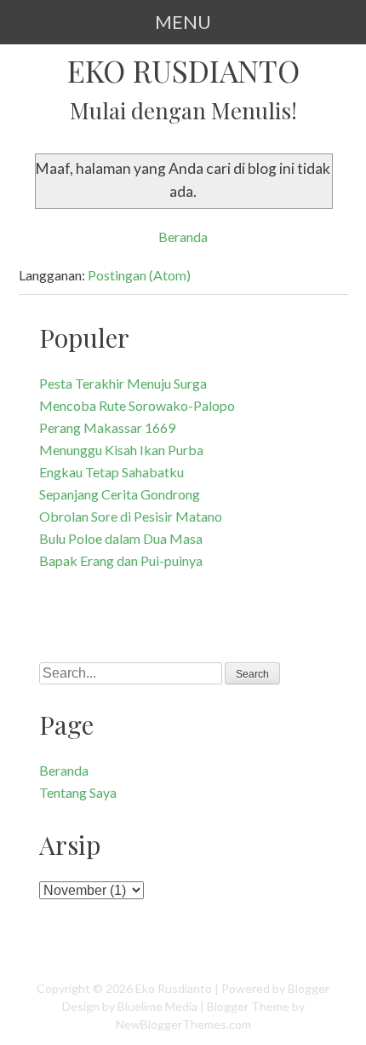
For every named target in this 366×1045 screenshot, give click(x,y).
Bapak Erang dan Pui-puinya (121, 560)
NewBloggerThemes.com (183, 1024)
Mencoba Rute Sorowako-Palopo (137, 405)
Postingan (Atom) (139, 275)
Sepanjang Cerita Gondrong (119, 494)
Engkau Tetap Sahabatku (111, 472)
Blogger (308, 988)
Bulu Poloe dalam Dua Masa (121, 538)
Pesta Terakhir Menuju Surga (123, 383)
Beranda (183, 236)
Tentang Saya (78, 792)
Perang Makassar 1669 (107, 427)
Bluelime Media (157, 1006)
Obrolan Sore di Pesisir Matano (130, 516)
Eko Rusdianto (183, 70)
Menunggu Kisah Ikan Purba (121, 450)
